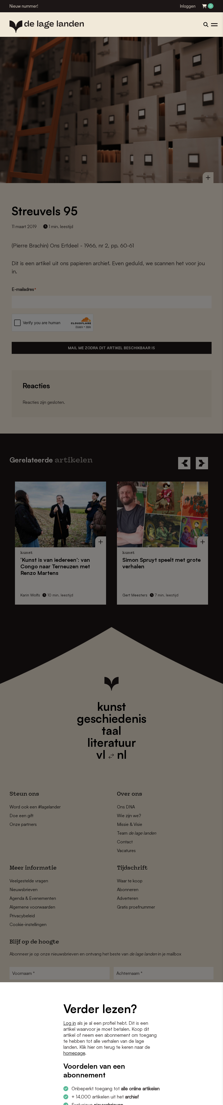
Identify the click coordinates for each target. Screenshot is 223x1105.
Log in (69, 1023)
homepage (74, 1053)
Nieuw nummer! (24, 6)
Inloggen (188, 6)
